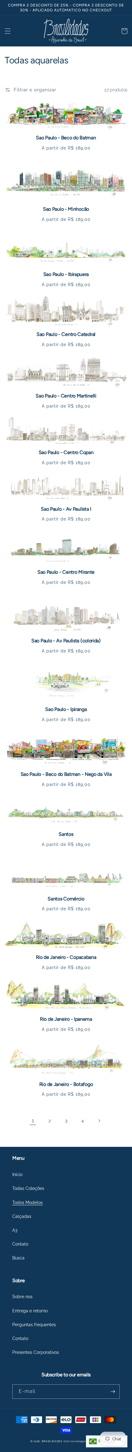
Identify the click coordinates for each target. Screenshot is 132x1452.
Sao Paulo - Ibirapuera (66, 274)
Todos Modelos (27, 1202)
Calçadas (21, 1216)
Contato (20, 1244)
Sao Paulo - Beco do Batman (66, 138)
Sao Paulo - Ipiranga (66, 709)
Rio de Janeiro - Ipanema (66, 1019)
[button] (7, 31)
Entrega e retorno (30, 1310)
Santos (66, 834)
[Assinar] (112, 1391)
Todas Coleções (28, 1188)
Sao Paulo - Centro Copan (66, 452)
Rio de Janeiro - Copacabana (66, 957)
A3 (14, 1230)
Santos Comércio (66, 899)
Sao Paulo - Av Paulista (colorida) (66, 641)
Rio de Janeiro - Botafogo (66, 1084)
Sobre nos (22, 1296)
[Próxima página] (99, 1120)
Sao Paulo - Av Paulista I (66, 509)
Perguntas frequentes (34, 1324)
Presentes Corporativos (35, 1352)
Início (17, 1174)
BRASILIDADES (52, 1441)
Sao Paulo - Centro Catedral (66, 334)
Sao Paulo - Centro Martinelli (66, 396)
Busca (18, 1257)
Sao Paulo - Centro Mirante (66, 572)
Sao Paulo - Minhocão (66, 209)
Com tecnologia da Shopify (83, 1441)
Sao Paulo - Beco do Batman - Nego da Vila (66, 774)
